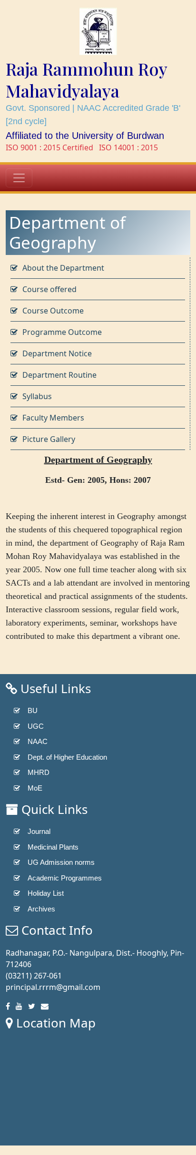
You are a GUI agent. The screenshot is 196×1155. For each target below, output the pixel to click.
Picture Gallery (48, 439)
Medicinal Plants (53, 847)
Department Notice (57, 353)
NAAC (38, 741)
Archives (41, 909)
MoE (35, 788)
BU (33, 710)
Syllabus (37, 396)
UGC (36, 726)
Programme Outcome (62, 332)
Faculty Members (53, 417)
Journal (39, 831)
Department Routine (59, 375)
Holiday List (46, 893)
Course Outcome (53, 310)
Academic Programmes (65, 878)
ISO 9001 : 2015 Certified (49, 147)
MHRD (38, 772)
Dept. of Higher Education (67, 757)
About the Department (63, 268)
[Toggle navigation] (19, 177)
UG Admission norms (61, 862)
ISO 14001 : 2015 (128, 147)
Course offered (49, 289)
